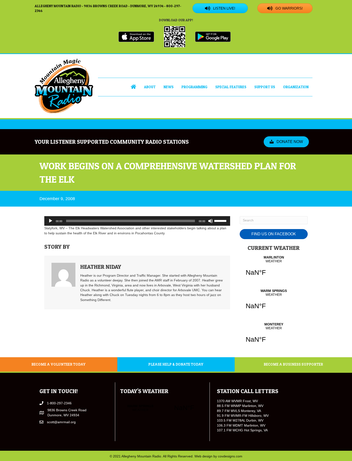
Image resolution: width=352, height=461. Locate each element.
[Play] (50, 221)
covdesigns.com (230, 456)
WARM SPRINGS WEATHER (273, 302)
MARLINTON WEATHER (273, 268)
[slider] (221, 220)
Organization (296, 87)
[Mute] (210, 221)
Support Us (264, 87)
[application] (137, 221)
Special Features (230, 87)
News (169, 87)
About (150, 87)
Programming (194, 87)
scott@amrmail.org (61, 422)
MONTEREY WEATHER (273, 335)
